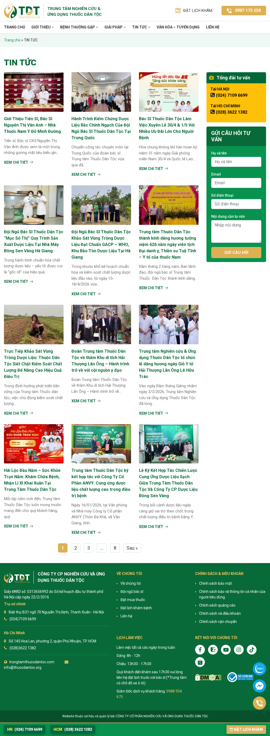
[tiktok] (252, 650)
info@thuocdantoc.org (22, 667)
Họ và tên (219, 153)
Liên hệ (212, 27)
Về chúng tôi (130, 583)
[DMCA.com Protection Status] (208, 677)
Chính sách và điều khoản (220, 613)
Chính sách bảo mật (215, 583)
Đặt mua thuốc (132, 600)
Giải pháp (113, 27)
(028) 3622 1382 (231, 112)
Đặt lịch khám (248, 729)
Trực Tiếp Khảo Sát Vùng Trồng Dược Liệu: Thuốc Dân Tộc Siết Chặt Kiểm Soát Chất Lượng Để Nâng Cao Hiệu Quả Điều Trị (33, 364)
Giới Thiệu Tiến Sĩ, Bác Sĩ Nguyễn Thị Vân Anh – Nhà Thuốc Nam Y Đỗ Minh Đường (32, 125)
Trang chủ (14, 27)
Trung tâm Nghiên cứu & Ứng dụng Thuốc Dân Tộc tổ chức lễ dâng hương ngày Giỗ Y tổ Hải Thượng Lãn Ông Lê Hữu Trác (167, 364)
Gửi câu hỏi (236, 252)
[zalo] (213, 650)
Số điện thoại (222, 195)
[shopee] (200, 662)
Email (216, 174)
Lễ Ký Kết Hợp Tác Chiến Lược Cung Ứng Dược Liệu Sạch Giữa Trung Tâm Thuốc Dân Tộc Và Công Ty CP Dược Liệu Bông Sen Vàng (168, 483)
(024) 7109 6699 (231, 95)
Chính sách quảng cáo (217, 605)
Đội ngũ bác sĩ (131, 591)
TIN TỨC (140, 27)
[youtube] (226, 650)
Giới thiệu (41, 27)
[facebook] (200, 650)
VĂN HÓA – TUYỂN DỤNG (178, 27)
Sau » (132, 548)
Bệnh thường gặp (78, 27)
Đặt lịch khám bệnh (136, 608)
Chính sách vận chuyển (218, 621)
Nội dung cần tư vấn (228, 216)
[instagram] (239, 650)
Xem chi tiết (16, 162)
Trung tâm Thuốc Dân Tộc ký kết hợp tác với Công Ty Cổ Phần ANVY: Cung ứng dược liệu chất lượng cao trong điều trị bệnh (100, 483)
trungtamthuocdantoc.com (31, 662)
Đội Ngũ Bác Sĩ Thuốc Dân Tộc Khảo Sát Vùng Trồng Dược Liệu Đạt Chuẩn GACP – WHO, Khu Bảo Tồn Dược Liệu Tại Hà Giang (101, 244)
